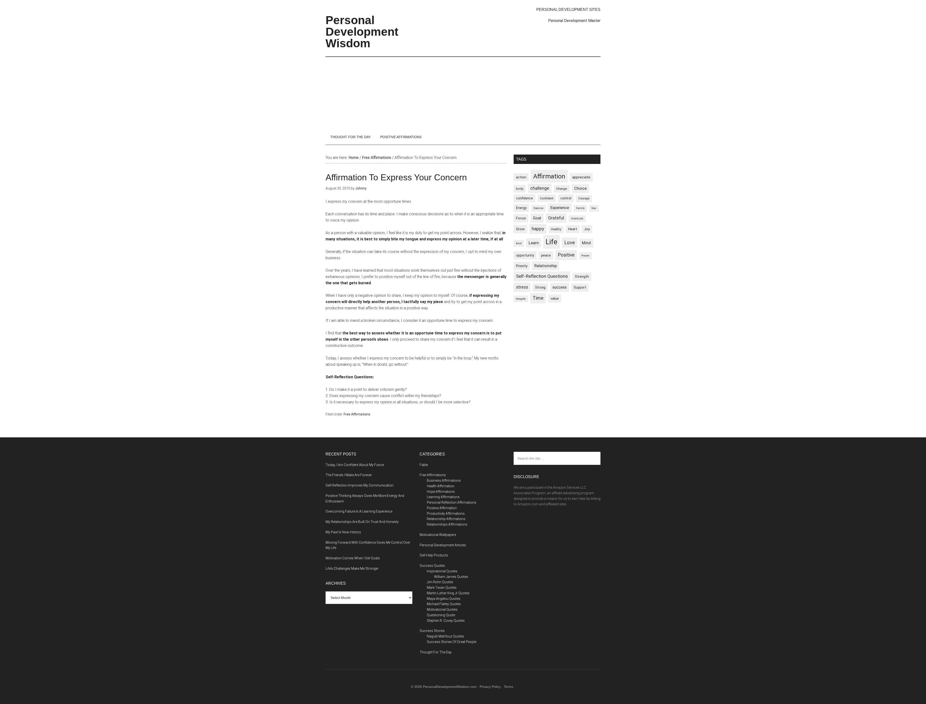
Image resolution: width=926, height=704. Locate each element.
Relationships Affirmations (447, 524)
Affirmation (549, 176)
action (521, 177)
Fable (424, 465)
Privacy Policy (490, 687)
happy (538, 228)
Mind (586, 243)
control (565, 198)
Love (569, 242)
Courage (583, 198)
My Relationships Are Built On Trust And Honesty (362, 522)
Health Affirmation (440, 486)
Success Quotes (432, 566)
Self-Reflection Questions (542, 276)
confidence (524, 198)
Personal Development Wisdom (362, 32)
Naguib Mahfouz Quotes (445, 636)
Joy (587, 229)
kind (519, 243)
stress (522, 287)
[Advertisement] (463, 93)
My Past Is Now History (343, 532)
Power (585, 255)
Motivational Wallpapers (438, 535)
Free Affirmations (357, 414)
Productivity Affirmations (446, 513)
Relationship (545, 265)
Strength (582, 276)
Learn (534, 242)
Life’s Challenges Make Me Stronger (352, 568)
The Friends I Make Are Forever (349, 475)
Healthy (556, 229)
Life (551, 242)
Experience (559, 207)
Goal (537, 218)
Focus (521, 218)
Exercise (538, 208)
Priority (521, 266)
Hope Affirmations (441, 492)
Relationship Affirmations (446, 519)
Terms (508, 687)
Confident (546, 198)
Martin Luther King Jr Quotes (448, 593)
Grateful (556, 218)
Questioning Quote (441, 615)
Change (561, 188)
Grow (520, 229)
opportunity (525, 255)
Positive (566, 255)
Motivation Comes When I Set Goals (353, 558)
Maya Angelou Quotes (443, 599)
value (555, 298)
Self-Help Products (434, 555)
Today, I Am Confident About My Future (355, 465)
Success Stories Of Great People (451, 642)
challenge (539, 188)
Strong (540, 287)
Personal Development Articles (443, 545)
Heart (572, 229)
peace (546, 255)
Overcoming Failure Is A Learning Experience (359, 511)
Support (580, 287)
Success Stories (432, 631)
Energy (521, 208)
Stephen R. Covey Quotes (446, 621)
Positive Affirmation (442, 508)
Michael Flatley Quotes (444, 604)
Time (538, 298)
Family (580, 208)
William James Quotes (451, 577)
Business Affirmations (444, 480)
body (519, 188)
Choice (580, 188)
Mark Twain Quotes (441, 587)
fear (594, 208)
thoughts (521, 298)
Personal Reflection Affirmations (451, 502)
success (559, 287)
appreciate (581, 177)
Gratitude (577, 218)
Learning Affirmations (443, 497)
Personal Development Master (574, 20)
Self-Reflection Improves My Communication (360, 485)
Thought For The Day (436, 652)
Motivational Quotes (442, 609)
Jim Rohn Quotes (440, 582)
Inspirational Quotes (442, 571)
